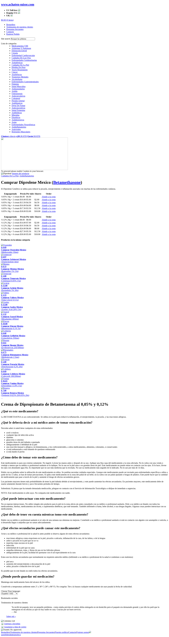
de (7, 635)
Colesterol (16, 98)
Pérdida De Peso (18, 67)
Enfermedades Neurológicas (23, 124)
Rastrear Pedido (13, 34)
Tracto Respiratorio (20, 70)
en (4, 635)
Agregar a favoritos (12, 624)
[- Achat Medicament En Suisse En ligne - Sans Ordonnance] (2, 624)
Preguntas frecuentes (15, 29)
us (2, 635)
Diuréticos (16, 117)
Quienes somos (82, 632)
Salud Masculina (18, 86)
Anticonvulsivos (18, 96)
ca (20, 635)
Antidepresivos (18, 120)
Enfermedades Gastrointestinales (25, 82)
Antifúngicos (17, 103)
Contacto (10, 32)
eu (14, 635)
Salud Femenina (18, 110)
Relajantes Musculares (21, 132)
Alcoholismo (17, 79)
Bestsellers (10, 24)
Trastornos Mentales (20, 77)
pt (12, 635)
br (18, 635)
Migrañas (15, 115)
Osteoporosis (17, 93)
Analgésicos (17, 74)
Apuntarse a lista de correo (15, 627)
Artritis (14, 91)
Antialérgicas (17, 62)
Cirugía (15, 53)
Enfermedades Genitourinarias (24, 60)
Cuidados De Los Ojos (21, 58)
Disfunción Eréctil (19, 51)
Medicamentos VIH (20, 46)
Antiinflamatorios (19, 127)
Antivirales (16, 129)
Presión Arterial (18, 101)
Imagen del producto (20, 173)
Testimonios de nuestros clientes (19, 27)
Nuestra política (61, 632)
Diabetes (15, 84)
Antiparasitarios (18, 89)
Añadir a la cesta (49, 197)
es (9, 635)
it (10, 635)
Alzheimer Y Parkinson (21, 48)
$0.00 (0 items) (7, 20)
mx (16, 635)
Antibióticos (17, 113)
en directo (8, 136)
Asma (14, 122)
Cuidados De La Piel (20, 65)
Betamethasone (67, 182)
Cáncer (15, 72)
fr (5, 635)
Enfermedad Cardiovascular (23, 55)
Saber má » (11, 616)
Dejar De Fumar (18, 105)
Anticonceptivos (18, 108)
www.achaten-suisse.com (17, 4)
